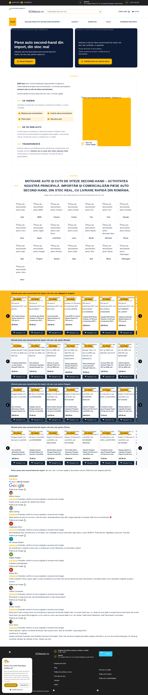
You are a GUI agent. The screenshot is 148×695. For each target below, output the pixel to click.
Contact (74, 22)
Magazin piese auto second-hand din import (42, 22)
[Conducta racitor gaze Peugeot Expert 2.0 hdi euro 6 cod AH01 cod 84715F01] (108, 395)
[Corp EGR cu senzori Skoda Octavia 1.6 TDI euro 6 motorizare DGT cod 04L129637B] (73, 304)
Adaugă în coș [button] (20, 333)
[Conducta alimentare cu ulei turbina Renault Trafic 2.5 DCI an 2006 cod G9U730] (19, 351)
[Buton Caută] (100, 12)
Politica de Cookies (105, 674)
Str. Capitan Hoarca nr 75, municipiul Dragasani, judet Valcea (76, 657)
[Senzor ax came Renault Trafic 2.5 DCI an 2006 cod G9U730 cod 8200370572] (55, 351)
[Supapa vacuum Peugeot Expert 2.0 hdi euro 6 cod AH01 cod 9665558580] (37, 395)
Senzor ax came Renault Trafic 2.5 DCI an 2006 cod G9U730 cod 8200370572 (53, 367)
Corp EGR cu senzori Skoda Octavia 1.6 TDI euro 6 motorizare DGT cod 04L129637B (72, 320)
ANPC (56, 685)
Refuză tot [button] (24, 685)
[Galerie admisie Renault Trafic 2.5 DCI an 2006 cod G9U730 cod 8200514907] (126, 351)
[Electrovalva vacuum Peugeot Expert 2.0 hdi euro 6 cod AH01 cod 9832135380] (55, 395)
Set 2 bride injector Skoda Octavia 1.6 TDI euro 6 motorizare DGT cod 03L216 (19, 320)
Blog (108, 22)
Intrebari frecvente (60, 663)
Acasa (12, 22)
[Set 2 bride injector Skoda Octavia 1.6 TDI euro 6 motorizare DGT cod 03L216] (19, 304)
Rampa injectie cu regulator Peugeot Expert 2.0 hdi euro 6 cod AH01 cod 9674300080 (126, 411)
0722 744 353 (134, 2)
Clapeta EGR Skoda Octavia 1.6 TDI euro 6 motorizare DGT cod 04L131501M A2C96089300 (90, 321)
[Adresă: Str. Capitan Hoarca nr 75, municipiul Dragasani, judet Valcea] (55, 656)
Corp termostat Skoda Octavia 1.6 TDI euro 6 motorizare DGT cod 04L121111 (54, 320)
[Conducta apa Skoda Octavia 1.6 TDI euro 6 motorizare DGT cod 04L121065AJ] (37, 304)
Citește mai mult (45, 639)
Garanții (56, 680)
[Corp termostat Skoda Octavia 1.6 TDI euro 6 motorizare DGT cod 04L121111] (55, 304)
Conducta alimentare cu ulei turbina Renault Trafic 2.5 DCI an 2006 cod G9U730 (19, 367)
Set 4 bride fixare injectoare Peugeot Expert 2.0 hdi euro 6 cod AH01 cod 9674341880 (72, 411)
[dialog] (17, 675)
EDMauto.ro (36, 11)
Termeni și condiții (105, 670)
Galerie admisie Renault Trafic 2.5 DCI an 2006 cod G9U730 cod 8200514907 (125, 367)
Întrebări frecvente (128, 22)
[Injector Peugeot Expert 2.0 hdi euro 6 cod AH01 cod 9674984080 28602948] (90, 395)
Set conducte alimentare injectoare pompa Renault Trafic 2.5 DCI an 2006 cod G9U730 (37, 367)
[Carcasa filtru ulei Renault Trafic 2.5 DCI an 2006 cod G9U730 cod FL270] (108, 351)
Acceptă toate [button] (11, 685)
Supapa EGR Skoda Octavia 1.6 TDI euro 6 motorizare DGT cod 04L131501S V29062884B (108, 321)
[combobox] (72, 12)
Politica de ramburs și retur (63, 672)
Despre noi (92, 22)
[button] (17, 689)
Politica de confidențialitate (107, 678)
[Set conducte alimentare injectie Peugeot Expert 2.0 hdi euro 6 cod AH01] (19, 395)
